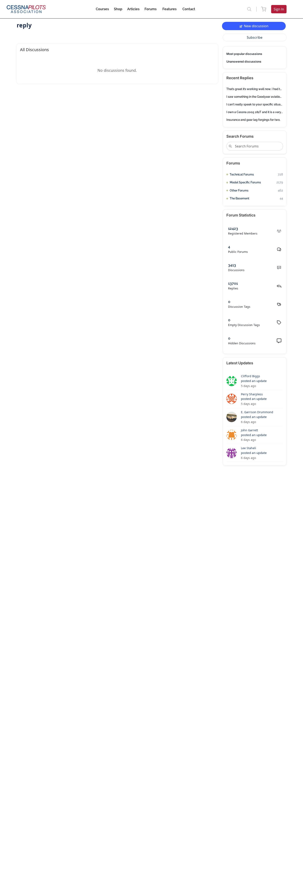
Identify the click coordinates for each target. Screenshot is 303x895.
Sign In (279, 9)
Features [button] (169, 9)
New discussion (256, 26)
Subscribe (254, 37)
